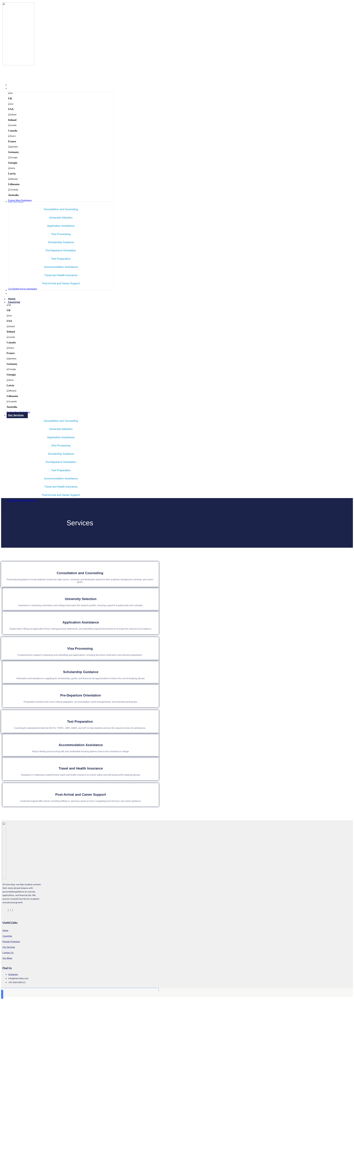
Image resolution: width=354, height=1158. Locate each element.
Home (11, 298)
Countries (14, 302)
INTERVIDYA (15, 74)
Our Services (16, 415)
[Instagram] (10, 910)
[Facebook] (12, 910)
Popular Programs (19, 503)
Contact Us (15, 506)
